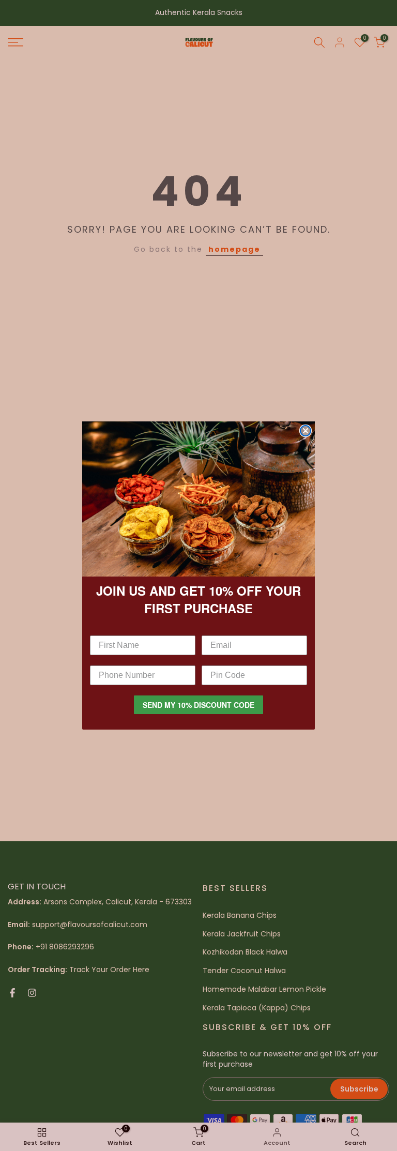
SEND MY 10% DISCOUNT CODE (198, 705)
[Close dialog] (305, 431)
